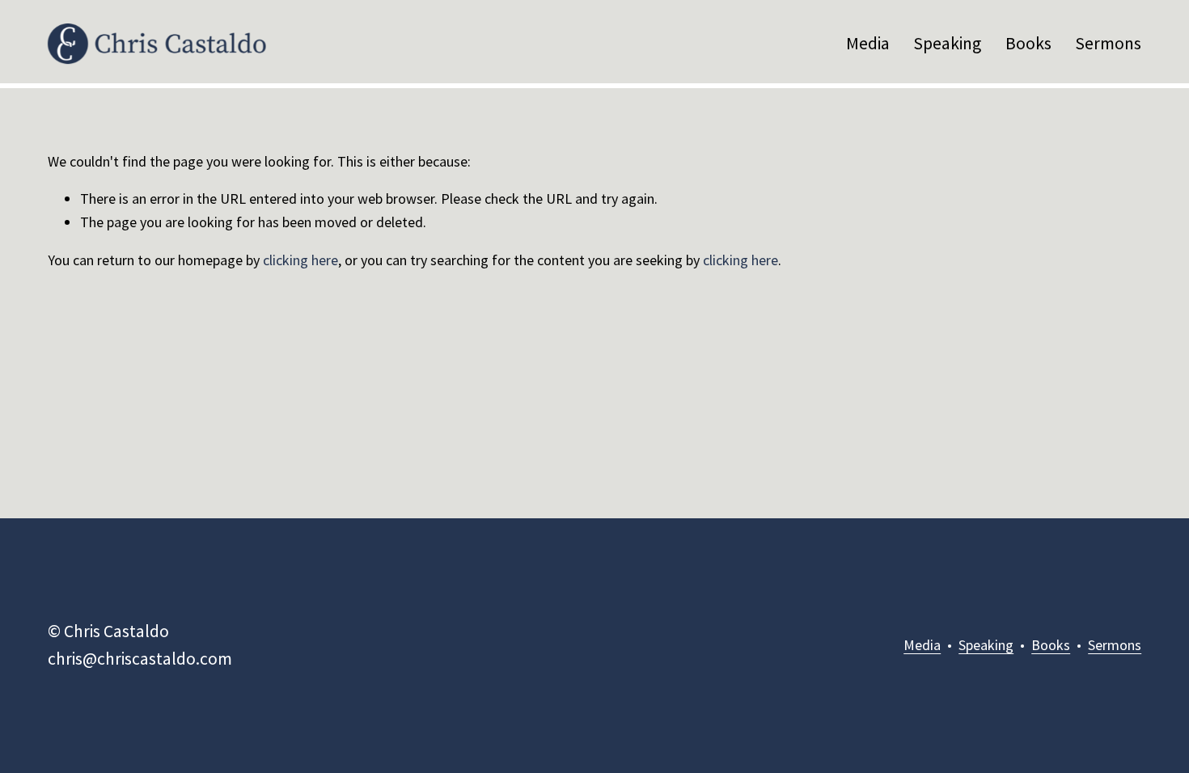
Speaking (947, 43)
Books (1028, 43)
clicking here (300, 260)
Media (868, 43)
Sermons (1108, 43)
